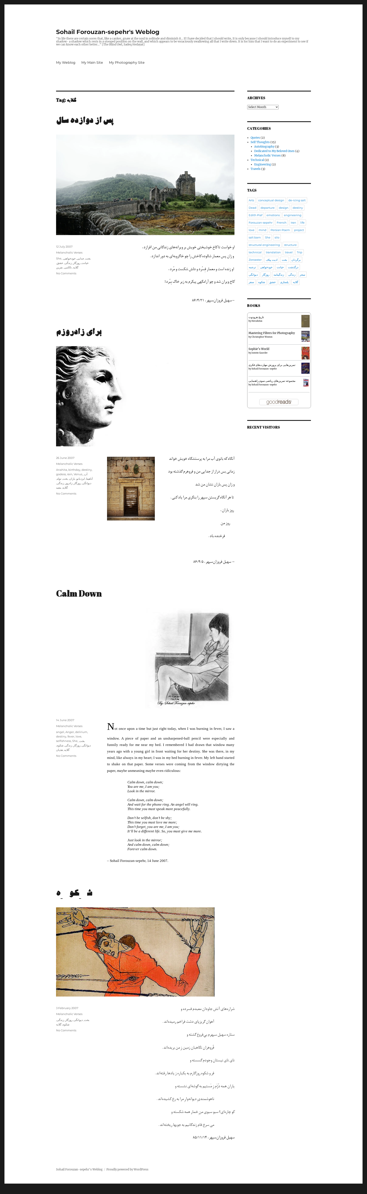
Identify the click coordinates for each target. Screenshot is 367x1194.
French (282, 222)
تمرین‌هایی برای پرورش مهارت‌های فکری (271, 365)
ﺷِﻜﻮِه (74, 893)
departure (268, 207)
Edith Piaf (255, 215)
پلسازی (284, 282)
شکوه (60, 745)
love (78, 736)
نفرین (59, 267)
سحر (302, 274)
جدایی (80, 258)
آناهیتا (89, 478)
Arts (251, 200)
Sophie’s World (258, 349)
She (58, 258)
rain (69, 474)
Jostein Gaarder (259, 352)
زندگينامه (279, 274)
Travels (256, 169)
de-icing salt (297, 200)
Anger (69, 732)
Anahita (61, 469)
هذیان (59, 749)
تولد (59, 478)
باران (72, 478)
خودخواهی (69, 258)
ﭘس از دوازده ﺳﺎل (84, 120)
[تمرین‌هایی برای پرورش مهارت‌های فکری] (305, 368)
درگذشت (293, 267)
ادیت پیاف (272, 259)
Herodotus (256, 321)
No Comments (66, 273)
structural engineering (264, 245)
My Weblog (65, 63)
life (302, 222)
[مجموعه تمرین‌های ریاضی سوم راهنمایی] (305, 382)
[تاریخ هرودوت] (305, 321)
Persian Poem (280, 230)
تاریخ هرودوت (256, 317)
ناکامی (68, 267)
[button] (131, 488)
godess (61, 474)
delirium (81, 732)
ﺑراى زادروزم (79, 332)
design (283, 207)
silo (277, 237)
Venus (78, 474)
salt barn (255, 237)
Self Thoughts (260, 142)
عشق (60, 263)
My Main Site (92, 63)
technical (255, 252)
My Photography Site (127, 63)
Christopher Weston (261, 337)
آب (86, 474)
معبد (58, 487)
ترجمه (252, 267)
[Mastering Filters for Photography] (305, 336)
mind (262, 230)
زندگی (68, 263)
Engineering (262, 164)
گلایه (75, 267)
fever (71, 736)
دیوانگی (86, 483)
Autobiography (264, 146)
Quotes (255, 138)
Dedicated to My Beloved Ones (274, 151)
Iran (293, 222)
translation (273, 252)
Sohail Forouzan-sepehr (264, 368)
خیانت (85, 263)
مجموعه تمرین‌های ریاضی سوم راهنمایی (271, 381)
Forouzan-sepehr (260, 222)
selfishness (63, 741)
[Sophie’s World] (305, 353)
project (299, 230)
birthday (74, 469)
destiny (87, 469)
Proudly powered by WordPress (127, 1169)
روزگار (76, 263)
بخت (88, 258)
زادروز (68, 483)
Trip (299, 252)
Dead (252, 207)
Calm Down (79, 594)
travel (289, 252)
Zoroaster (255, 259)
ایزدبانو (80, 478)
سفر (251, 282)
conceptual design (271, 200)
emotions (273, 215)
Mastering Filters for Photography (271, 333)
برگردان (296, 259)
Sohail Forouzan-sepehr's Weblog (108, 31)
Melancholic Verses (69, 252)
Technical (257, 160)
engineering (292, 215)
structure (290, 245)
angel (60, 732)
